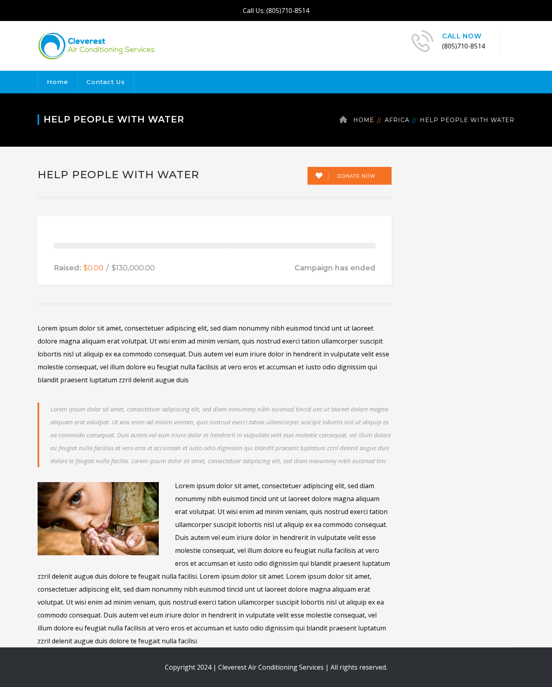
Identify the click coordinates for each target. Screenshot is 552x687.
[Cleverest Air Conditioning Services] (96, 45)
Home (57, 82)
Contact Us (105, 82)
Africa (397, 120)
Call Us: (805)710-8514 (276, 10)
